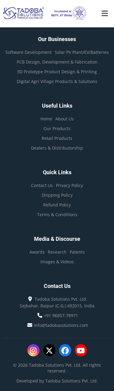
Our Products (57, 128)
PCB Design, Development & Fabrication (57, 62)
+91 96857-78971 (61, 315)
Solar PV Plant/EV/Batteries (82, 52)
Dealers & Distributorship (57, 148)
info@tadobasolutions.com (61, 325)
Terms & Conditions (57, 214)
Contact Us (42, 185)
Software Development (28, 52)
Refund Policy (57, 205)
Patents (77, 252)
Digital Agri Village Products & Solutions (57, 81)
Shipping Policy (57, 195)
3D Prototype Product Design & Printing (57, 71)
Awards (37, 252)
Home (46, 119)
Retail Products (57, 138)
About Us (64, 119)
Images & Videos (57, 262)
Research (57, 252)
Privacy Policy (69, 185)
